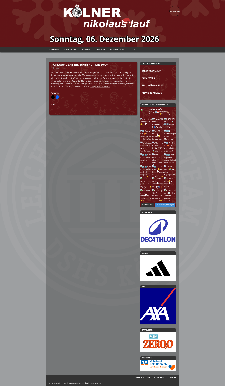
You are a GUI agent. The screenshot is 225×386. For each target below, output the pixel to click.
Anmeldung (70, 49)
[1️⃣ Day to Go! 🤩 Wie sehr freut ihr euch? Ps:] (146, 135)
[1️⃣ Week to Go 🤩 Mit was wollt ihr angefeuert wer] (170, 147)
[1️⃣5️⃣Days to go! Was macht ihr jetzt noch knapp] (170, 159)
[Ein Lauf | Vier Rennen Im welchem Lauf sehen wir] (158, 195)
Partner (101, 49)
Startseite (53, 49)
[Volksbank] (158, 370)
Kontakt (133, 49)
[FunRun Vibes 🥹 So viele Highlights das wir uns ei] (170, 171)
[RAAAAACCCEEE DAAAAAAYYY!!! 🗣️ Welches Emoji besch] (158, 123)
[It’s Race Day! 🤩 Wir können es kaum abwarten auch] (170, 183)
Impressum (139, 377)
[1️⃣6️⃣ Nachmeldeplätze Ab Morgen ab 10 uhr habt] (170, 135)
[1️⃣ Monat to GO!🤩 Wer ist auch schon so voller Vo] (158, 171)
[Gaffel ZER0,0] (158, 351)
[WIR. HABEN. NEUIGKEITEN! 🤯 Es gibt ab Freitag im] (158, 147)
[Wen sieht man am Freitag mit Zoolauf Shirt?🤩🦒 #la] (146, 195)
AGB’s (149, 377)
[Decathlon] (158, 231)
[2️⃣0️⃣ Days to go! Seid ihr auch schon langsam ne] (146, 171)
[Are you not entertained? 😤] (146, 123)
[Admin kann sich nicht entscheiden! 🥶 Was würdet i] (158, 159)
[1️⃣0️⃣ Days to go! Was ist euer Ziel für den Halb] (146, 159)
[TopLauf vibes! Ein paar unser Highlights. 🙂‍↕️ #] (146, 183)
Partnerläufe (117, 49)
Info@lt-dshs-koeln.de (100, 86)
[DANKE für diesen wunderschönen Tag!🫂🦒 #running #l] (158, 183)
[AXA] (158, 323)
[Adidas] (158, 268)
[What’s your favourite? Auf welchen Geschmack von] (146, 147)
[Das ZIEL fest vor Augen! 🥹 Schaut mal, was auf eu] (158, 135)
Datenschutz (159, 377)
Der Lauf (85, 49)
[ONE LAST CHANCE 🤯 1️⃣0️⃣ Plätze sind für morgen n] (170, 123)
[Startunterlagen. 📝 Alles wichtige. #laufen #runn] (170, 195)
